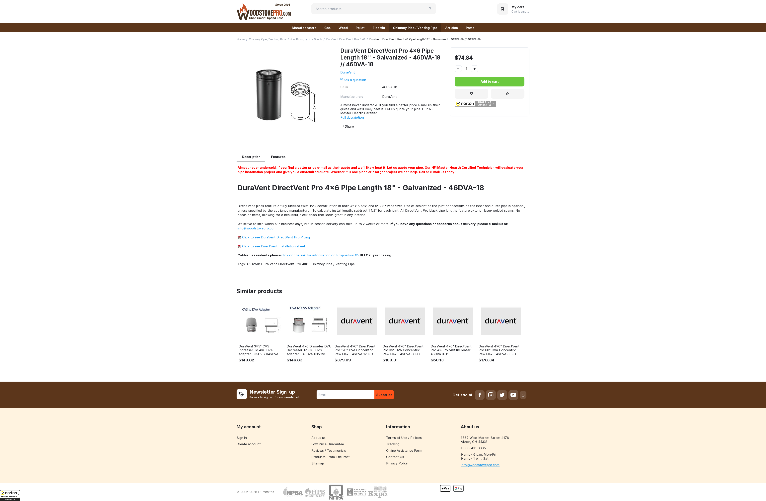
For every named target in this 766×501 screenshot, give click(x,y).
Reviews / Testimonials (328, 450)
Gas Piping (297, 39)
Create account (249, 444)
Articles (451, 28)
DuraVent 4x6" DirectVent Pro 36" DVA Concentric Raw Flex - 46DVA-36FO (403, 350)
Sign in (242, 438)
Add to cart (490, 81)
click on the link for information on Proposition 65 (320, 255)
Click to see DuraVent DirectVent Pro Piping (275, 237)
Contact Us (395, 457)
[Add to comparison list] (507, 94)
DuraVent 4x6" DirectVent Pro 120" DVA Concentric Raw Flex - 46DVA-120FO (355, 350)
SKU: (344, 87)
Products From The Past (330, 457)
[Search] (430, 8)
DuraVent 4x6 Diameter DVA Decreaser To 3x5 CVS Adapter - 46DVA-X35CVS (309, 350)
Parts (470, 28)
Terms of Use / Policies (404, 438)
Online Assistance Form (404, 450)
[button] (10, 495)
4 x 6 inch (315, 39)
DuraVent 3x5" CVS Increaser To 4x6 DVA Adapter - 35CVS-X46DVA (258, 350)
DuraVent (347, 72)
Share (349, 126)
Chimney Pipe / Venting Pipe (415, 28)
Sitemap (317, 463)
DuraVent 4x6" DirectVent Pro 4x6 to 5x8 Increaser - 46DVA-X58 (452, 350)
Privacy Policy (397, 463)
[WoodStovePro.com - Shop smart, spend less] (264, 11)
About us (318, 438)
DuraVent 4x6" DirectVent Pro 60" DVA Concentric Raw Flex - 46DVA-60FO (499, 350)
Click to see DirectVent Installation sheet (273, 246)
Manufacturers (304, 28)
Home (241, 39)
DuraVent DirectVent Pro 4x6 (345, 39)
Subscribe (384, 395)
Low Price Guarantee (327, 444)
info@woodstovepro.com (257, 228)
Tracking (392, 444)
